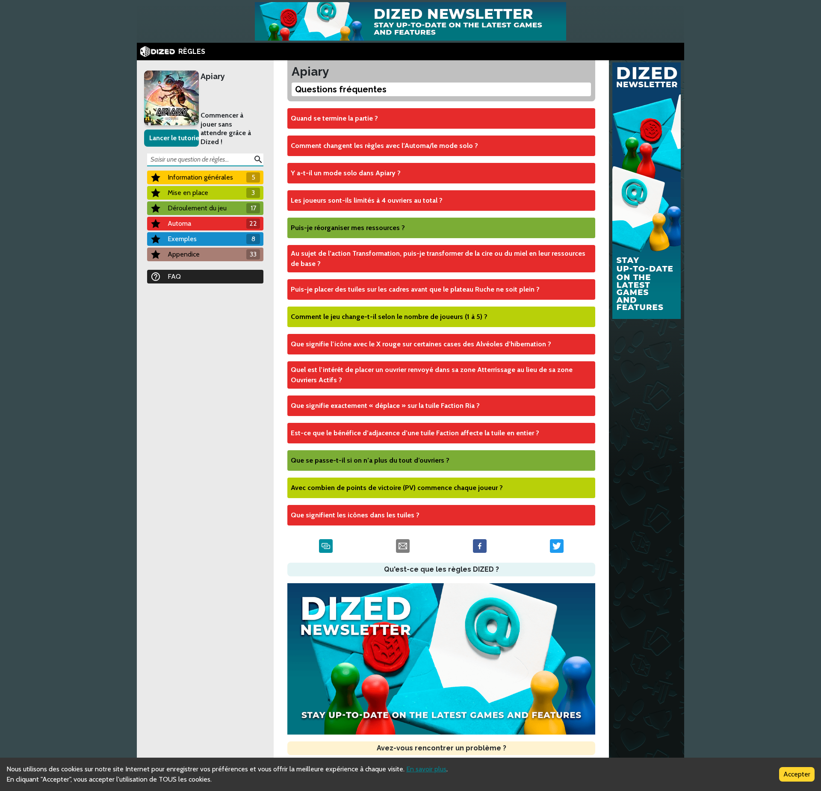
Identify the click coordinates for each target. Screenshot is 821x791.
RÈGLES (191, 51)
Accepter (796, 774)
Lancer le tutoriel (174, 138)
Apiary (213, 76)
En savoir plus (426, 769)
